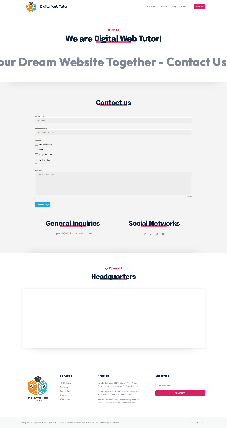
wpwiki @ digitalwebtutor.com (73, 233)
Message (38, 170)
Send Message (43, 204)
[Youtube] (163, 234)
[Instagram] (145, 234)
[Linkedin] (151, 234)
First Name (40, 116)
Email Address (41, 128)
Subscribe (180, 393)
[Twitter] (157, 234)
